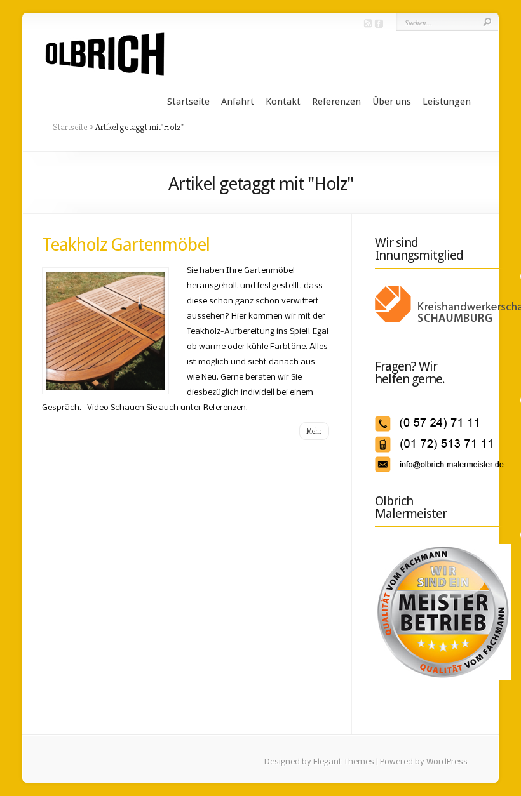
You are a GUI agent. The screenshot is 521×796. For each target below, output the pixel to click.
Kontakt (283, 101)
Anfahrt (237, 101)
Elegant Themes (343, 762)
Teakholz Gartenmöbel (126, 244)
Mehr (314, 430)
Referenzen (336, 101)
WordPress (447, 762)
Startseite (188, 101)
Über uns (391, 101)
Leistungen (447, 101)
